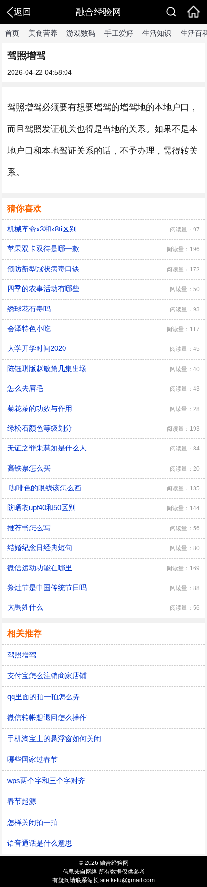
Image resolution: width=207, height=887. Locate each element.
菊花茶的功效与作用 (39, 408)
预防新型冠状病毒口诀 (43, 269)
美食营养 (42, 33)
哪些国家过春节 (32, 759)
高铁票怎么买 (29, 468)
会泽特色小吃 (29, 328)
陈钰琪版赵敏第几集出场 (47, 368)
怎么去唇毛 (25, 388)
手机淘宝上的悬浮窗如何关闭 (54, 738)
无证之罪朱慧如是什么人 (47, 448)
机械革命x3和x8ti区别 (42, 229)
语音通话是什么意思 (39, 843)
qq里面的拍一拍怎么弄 (43, 697)
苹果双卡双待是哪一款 (43, 248)
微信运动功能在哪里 (39, 568)
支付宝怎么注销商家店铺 (47, 675)
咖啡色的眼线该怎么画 (44, 488)
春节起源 (21, 801)
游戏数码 (80, 33)
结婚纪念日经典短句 (39, 547)
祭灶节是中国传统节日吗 (47, 587)
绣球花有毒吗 (29, 309)
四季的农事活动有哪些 (43, 288)
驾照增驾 (21, 655)
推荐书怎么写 (29, 528)
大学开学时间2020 (36, 348)
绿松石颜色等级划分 (39, 428)
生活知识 (156, 33)
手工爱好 (118, 33)
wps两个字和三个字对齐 (46, 780)
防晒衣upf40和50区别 (41, 507)
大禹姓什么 (25, 607)
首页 (12, 33)
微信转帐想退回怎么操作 (47, 717)
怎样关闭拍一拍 (32, 822)
